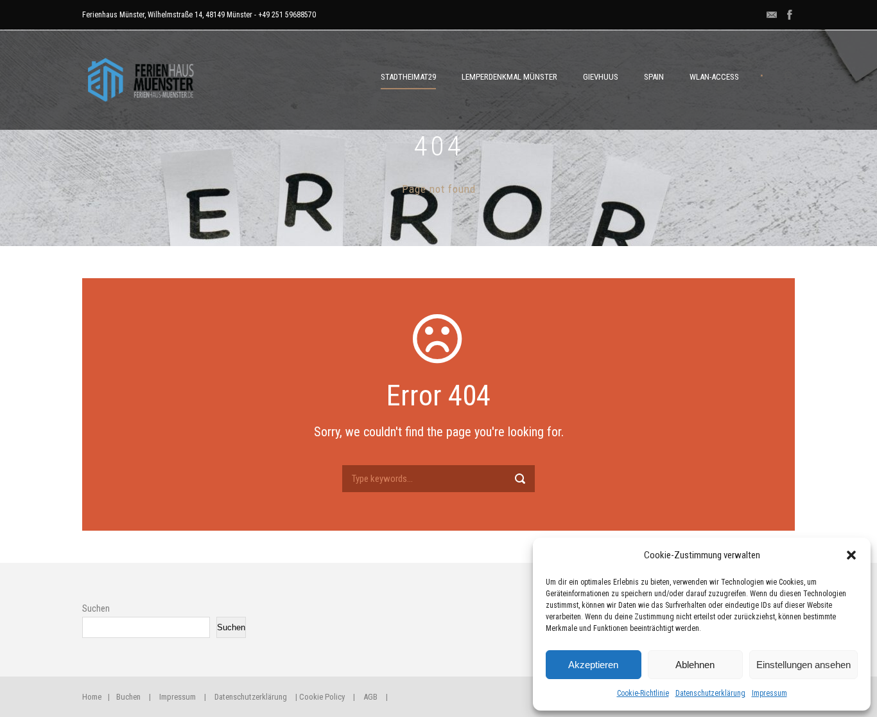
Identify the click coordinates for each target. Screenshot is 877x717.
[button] (851, 555)
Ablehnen (695, 664)
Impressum (769, 693)
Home (91, 697)
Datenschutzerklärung (710, 693)
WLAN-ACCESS (714, 77)
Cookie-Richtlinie (643, 693)
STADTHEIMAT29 (408, 77)
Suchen (96, 608)
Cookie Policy (322, 697)
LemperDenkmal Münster (509, 77)
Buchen (128, 697)
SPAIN (654, 77)
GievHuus (600, 77)
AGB (370, 697)
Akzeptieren (593, 664)
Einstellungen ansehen (803, 664)
